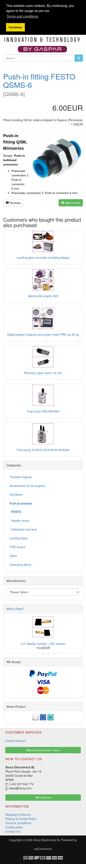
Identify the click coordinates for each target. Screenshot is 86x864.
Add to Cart (72, 203)
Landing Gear (19, 538)
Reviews (15, 203)
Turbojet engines (21, 477)
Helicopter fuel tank (23, 529)
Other (13, 556)
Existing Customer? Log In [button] (44, 750)
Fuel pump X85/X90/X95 (43, 411)
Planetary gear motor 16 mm (43, 373)
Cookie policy (14, 827)
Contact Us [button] (44, 797)
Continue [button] (15, 27)
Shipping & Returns (18, 814)
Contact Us (12, 831)
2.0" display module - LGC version (43, 643)
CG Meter (16, 494)
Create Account (15, 741)
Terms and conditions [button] (22, 16)
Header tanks (19, 520)
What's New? (15, 609)
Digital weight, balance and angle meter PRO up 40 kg (43, 334)
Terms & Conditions (18, 823)
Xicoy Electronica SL (46, 840)
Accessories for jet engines (27, 486)
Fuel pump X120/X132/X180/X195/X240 (43, 450)
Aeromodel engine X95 (43, 296)
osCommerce (43, 849)
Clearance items (20, 564)
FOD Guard (17, 547)
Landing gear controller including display (43, 257)
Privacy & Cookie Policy (20, 819)
